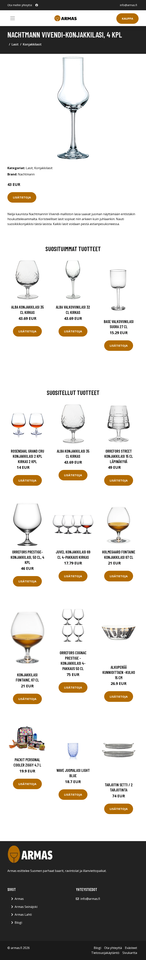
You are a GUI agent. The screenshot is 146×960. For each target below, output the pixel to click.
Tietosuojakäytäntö (105, 953)
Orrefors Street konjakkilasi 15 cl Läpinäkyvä (118, 456)
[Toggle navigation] (12, 18)
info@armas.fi (128, 5)
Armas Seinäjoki (26, 907)
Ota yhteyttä (113, 948)
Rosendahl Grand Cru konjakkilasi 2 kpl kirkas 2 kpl (27, 456)
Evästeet (131, 948)
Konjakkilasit (32, 44)
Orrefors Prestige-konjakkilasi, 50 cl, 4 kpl (27, 557)
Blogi (18, 922)
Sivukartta (129, 953)
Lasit (15, 44)
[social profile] (37, 5)
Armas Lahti (23, 914)
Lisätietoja (22, 197)
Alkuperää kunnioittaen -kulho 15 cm (118, 672)
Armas (19, 899)
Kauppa (127, 18)
